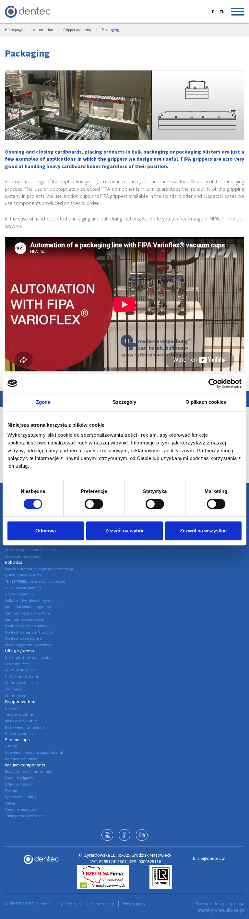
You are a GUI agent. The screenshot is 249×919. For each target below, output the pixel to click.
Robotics (13, 562)
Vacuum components (25, 765)
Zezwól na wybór (124, 530)
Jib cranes (13, 689)
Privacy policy (134, 903)
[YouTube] (107, 835)
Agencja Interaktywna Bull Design (220, 907)
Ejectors (11, 790)
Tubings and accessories (25, 815)
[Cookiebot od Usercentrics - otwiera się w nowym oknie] (213, 383)
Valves (10, 803)
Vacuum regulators (21, 809)
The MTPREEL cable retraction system (35, 581)
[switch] (94, 504)
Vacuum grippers (19, 777)
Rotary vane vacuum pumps (28, 771)
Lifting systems (19, 651)
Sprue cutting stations (23, 556)
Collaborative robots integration (31, 600)
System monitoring (20, 796)
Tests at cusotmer (19, 714)
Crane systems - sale (22, 682)
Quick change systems (23, 574)
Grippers (11, 708)
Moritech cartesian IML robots (29, 632)
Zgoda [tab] (43, 402)
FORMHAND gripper (21, 670)
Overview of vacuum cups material (34, 752)
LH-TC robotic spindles (23, 587)
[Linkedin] (142, 835)
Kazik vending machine (24, 727)
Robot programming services (28, 644)
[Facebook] (124, 835)
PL (214, 12)
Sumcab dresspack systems (28, 613)
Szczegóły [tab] (124, 402)
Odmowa (45, 530)
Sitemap (44, 903)
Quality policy (70, 903)
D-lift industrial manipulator (28, 657)
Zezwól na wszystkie (203, 530)
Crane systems (17, 695)
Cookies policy (102, 903)
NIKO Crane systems (22, 676)
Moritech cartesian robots (26, 625)
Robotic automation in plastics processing (39, 568)
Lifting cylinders (18, 784)
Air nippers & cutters (21, 720)
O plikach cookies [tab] (205, 402)
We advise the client (21, 758)
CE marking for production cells (30, 549)
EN (222, 12)
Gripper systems (21, 701)
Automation (43, 29)
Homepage (14, 29)
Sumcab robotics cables (24, 619)
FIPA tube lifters (17, 663)
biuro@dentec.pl (209, 858)
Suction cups (17, 740)
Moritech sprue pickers (23, 638)
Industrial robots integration (28, 606)
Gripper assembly (77, 29)
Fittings (11, 745)
